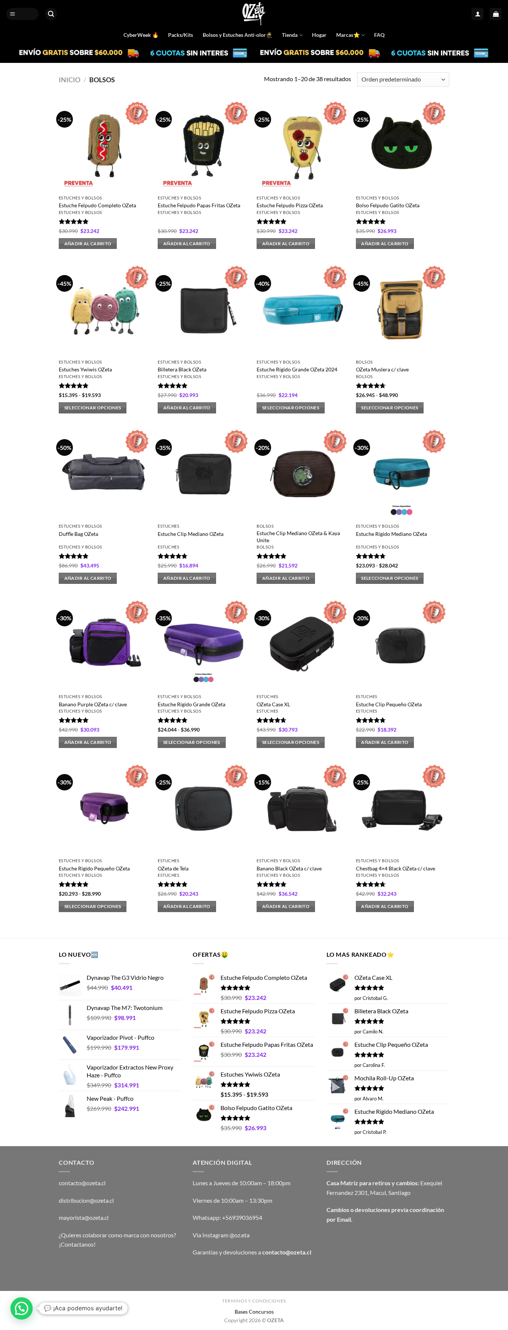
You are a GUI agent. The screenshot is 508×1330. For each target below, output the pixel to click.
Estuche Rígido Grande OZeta (191, 704)
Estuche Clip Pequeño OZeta (389, 704)
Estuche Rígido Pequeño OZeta (94, 868)
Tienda (290, 35)
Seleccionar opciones (92, 407)
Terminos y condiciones (254, 1301)
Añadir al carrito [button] (88, 243)
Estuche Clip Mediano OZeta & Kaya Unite (298, 536)
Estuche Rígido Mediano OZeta (391, 534)
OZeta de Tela (173, 868)
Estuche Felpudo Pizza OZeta (290, 205)
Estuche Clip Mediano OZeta (191, 534)
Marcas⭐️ (348, 35)
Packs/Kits (180, 35)
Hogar (319, 35)
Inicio (69, 80)
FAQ (379, 35)
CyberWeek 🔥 (141, 35)
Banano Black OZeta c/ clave (289, 868)
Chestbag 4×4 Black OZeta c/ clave (395, 868)
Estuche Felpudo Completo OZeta (97, 205)
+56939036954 (242, 1217)
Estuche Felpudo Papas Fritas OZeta (199, 205)
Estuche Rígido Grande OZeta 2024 (297, 369)
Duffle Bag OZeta (78, 534)
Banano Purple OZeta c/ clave (93, 704)
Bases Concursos (254, 1311)
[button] (22, 14)
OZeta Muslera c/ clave (382, 369)
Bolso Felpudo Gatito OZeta (387, 205)
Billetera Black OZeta (182, 369)
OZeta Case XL (273, 704)
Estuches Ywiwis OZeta (85, 369)
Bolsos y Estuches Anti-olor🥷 (238, 35)
